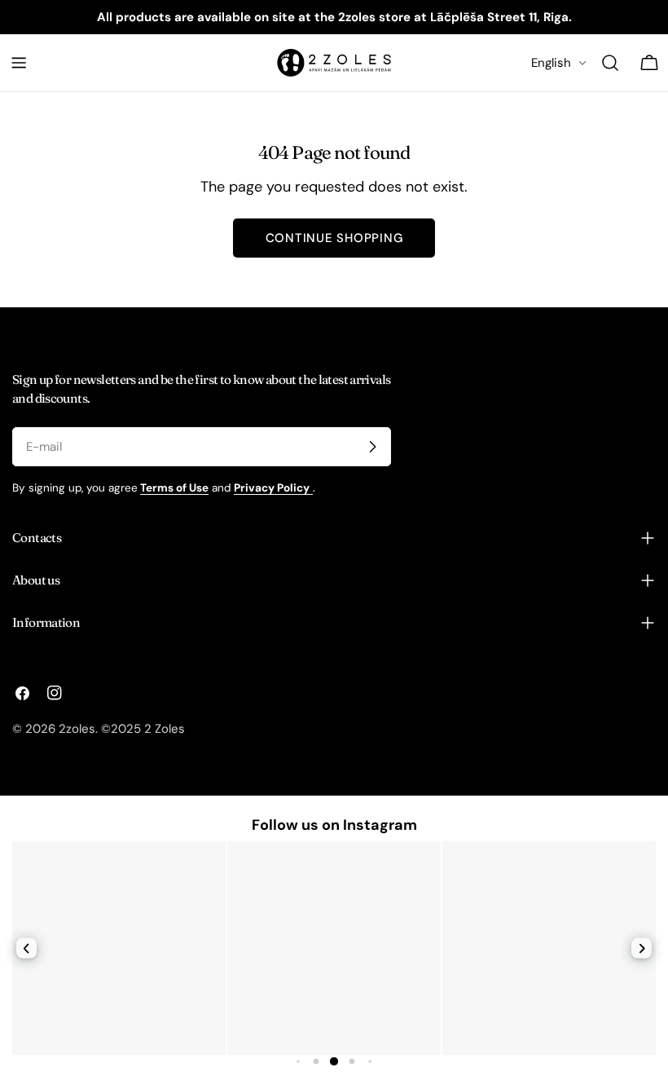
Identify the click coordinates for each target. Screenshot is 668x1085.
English (551, 63)
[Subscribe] (372, 447)
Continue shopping (334, 238)
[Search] (610, 62)
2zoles (77, 729)
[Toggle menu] (18, 62)
